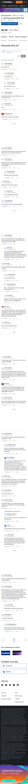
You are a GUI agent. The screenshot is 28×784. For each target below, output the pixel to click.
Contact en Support (6, 698)
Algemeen (4, 36)
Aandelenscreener (13, 5)
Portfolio (17, 698)
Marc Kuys (7, 181)
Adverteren (4, 695)
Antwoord (5, 69)
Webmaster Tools (19, 702)
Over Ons (3, 692)
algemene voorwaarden (6, 764)
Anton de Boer (7, 103)
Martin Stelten (7, 614)
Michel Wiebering (11, 284)
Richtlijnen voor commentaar (7, 60)
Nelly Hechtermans (11, 624)
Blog (16, 692)
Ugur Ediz (6, 383)
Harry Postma (7, 356)
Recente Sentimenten (12, 40)
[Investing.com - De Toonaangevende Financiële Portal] (9, 2)
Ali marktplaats (10, 457)
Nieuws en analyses (21, 36)
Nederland (22, 5)
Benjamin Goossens (12, 514)
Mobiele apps (18, 695)
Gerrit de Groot (8, 113)
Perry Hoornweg (8, 499)
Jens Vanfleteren (8, 200)
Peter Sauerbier (8, 147)
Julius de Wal (7, 490)
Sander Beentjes (8, 63)
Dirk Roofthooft (10, 171)
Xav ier (8, 525)
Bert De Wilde (10, 73)
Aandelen (4, 5)
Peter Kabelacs (8, 159)
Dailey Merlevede (11, 444)
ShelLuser (6, 306)
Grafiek (11, 36)
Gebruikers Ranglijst (23, 40)
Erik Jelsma (10, 604)
